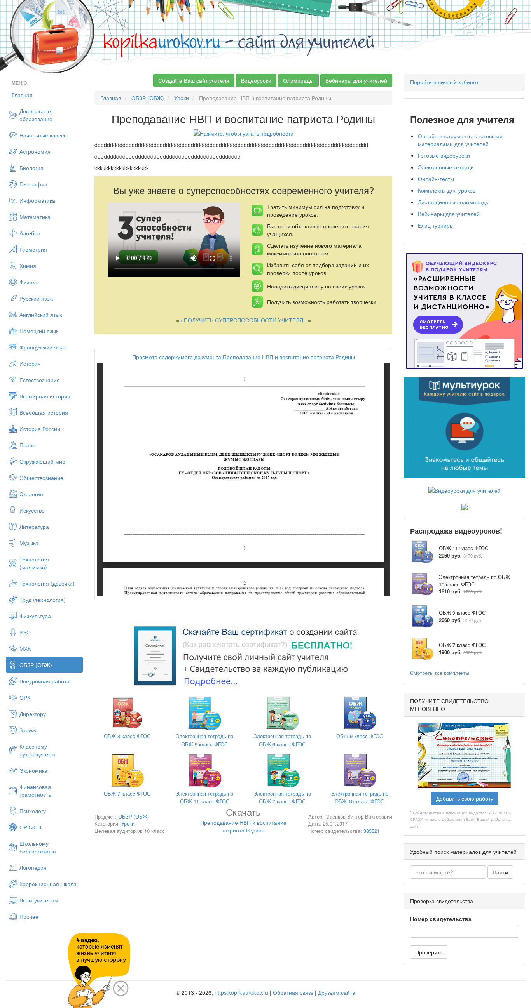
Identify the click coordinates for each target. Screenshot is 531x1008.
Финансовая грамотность (35, 790)
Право (27, 445)
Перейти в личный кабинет (444, 82)
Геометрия (33, 249)
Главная (22, 95)
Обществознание (41, 477)
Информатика (37, 200)
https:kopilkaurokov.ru (241, 992)
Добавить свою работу (464, 798)
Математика (35, 217)
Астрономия (35, 151)
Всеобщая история (43, 412)
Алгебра (29, 233)
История (30, 363)
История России (39, 429)
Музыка (28, 543)
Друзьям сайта (336, 992)
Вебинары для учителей (356, 80)
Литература (34, 526)
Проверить (428, 952)
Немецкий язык (38, 331)
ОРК (24, 697)
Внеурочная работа (44, 681)
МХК (25, 648)
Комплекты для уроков (446, 190)
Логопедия (33, 867)
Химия (27, 265)
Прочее (28, 916)
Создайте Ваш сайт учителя (193, 80)
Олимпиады (298, 80)
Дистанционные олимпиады (453, 202)
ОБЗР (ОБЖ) (35, 665)
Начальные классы (43, 135)
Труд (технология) (42, 599)
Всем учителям (38, 900)
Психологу (32, 811)
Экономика (33, 770)
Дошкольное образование (35, 115)
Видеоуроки (256, 80)
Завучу (28, 730)
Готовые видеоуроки (444, 155)
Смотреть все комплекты (439, 672)
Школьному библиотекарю (37, 847)
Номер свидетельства (441, 919)
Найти (500, 872)
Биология (31, 168)
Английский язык (40, 314)
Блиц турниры (436, 225)
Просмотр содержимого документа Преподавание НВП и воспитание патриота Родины (243, 357)
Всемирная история (44, 396)
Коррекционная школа (48, 884)
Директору (32, 714)
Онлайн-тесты (436, 178)
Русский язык (36, 298)
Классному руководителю (37, 750)
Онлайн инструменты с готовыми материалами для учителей (460, 140)
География (33, 184)
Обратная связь (293, 992)
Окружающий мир (42, 461)
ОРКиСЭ (30, 827)
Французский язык (42, 347)
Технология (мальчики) (34, 563)
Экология (31, 494)
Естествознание (39, 380)
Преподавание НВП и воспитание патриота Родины (243, 822)
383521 (371, 830)
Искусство (32, 510)
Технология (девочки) (47, 583)
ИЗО (25, 632)
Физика (28, 282)
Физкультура (35, 616)
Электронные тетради (446, 167)
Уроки (181, 98)
